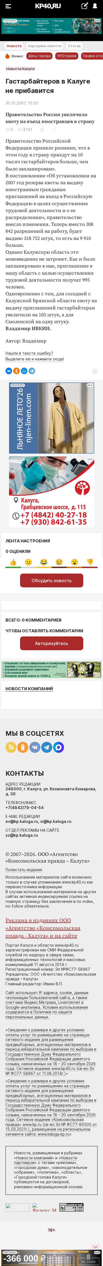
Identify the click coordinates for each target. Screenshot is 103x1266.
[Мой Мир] (24, 371)
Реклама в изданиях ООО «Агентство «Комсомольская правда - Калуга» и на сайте (42, 928)
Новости (14, 46)
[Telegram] (32, 371)
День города (39, 56)
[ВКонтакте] (8, 371)
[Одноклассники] (16, 371)
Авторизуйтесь (51, 643)
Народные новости (44, 46)
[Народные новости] (84, 5)
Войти (95, 6)
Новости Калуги (20, 68)
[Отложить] (42, 129)
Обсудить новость (52, 580)
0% (13, 562)
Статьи (74, 46)
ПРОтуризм (66, 56)
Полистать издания (23, 869)
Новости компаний (29, 688)
